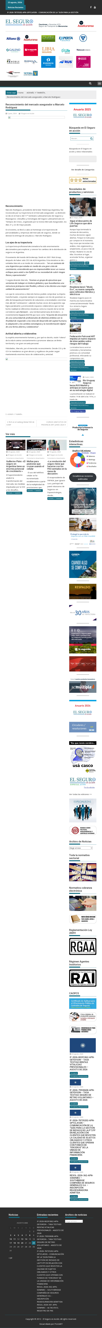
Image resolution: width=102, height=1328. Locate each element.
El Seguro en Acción (27, 113)
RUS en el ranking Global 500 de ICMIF (20, 423)
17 (11, 1243)
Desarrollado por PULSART (51, 1324)
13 (22, 1239)
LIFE (87, 263)
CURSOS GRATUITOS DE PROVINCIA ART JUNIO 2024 (53, 423)
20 (22, 1243)
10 (11, 1239)
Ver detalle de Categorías (82, 169)
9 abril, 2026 (89, 377)
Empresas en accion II (78, 402)
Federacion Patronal (77, 364)
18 (14, 1243)
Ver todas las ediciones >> (80, 794)
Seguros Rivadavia (77, 321)
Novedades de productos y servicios (79, 267)
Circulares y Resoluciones (79, 1076)
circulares (74, 1073)
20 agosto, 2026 (14, 452)
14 (26, 1239)
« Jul (10, 1257)
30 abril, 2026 (76, 333)
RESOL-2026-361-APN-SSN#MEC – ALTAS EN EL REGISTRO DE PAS (47, 1307)
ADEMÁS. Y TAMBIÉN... (15, 414)
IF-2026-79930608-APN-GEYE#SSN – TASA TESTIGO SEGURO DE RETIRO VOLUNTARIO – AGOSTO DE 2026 (49, 1242)
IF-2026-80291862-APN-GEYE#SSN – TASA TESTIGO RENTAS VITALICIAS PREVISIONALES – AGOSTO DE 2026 (50, 1227)
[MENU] (99, 83)
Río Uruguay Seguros (78, 411)
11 (14, 1239)
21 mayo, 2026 (76, 218)
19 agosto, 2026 (55, 452)
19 (18, 1243)
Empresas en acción (77, 263)
